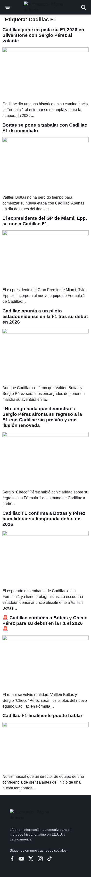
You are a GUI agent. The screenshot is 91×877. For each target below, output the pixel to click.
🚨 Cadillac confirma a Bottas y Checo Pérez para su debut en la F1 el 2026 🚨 (45, 623)
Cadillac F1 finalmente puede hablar (42, 715)
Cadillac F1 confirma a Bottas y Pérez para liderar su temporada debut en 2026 (43, 519)
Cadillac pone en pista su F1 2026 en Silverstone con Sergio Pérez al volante (43, 35)
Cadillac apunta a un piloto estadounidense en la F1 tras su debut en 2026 (45, 316)
